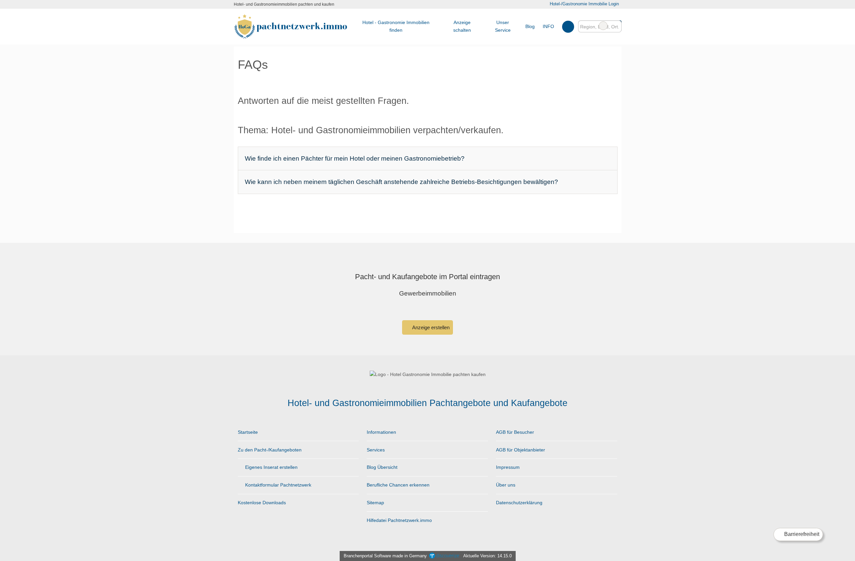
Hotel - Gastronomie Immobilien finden (396, 26)
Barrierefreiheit (801, 534)
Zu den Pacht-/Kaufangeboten (270, 449)
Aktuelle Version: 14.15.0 (487, 555)
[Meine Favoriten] (568, 26)
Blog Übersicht (382, 467)
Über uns (505, 485)
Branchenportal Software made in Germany (384, 555)
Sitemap (375, 502)
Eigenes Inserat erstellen (271, 467)
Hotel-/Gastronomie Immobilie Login (583, 3)
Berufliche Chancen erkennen (398, 485)
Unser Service (503, 26)
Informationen (381, 432)
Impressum (508, 467)
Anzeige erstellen (430, 327)
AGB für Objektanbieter (520, 449)
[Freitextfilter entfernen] (603, 25)
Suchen (616, 25)
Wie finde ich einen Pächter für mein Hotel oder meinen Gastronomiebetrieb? (355, 158)
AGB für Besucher (515, 432)
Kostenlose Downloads (262, 502)
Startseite (248, 432)
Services (376, 449)
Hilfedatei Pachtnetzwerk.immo (399, 520)
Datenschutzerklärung (519, 502)
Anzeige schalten (462, 26)
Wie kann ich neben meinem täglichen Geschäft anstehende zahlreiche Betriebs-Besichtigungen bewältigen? (401, 181)
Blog (530, 26)
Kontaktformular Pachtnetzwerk (277, 485)
